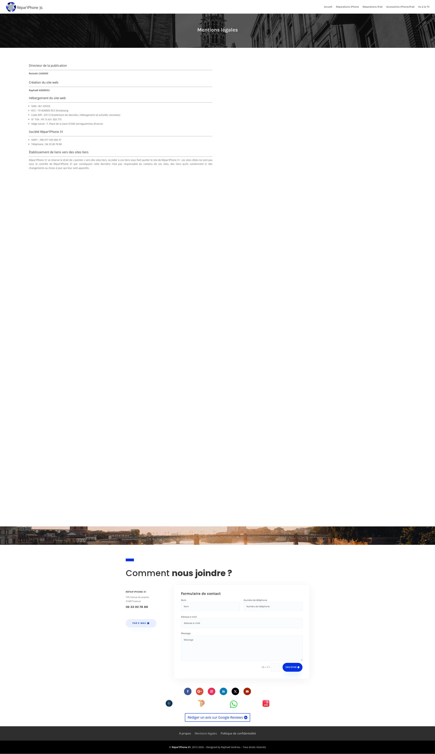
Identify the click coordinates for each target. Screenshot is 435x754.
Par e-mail (139, 623)
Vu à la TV (424, 7)
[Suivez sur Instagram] (211, 691)
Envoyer (291, 667)
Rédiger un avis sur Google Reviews (215, 717)
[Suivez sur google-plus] (199, 691)
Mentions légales (206, 733)
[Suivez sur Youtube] (247, 691)
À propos (185, 733)
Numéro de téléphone (255, 600)
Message (185, 633)
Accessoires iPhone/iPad (400, 7)
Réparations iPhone (347, 7)
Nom (183, 600)
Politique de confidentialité (238, 733)
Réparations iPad (372, 7)
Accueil (328, 7)
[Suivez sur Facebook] (188, 691)
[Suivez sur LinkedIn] (223, 691)
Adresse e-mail (189, 616)
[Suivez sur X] (235, 691)
